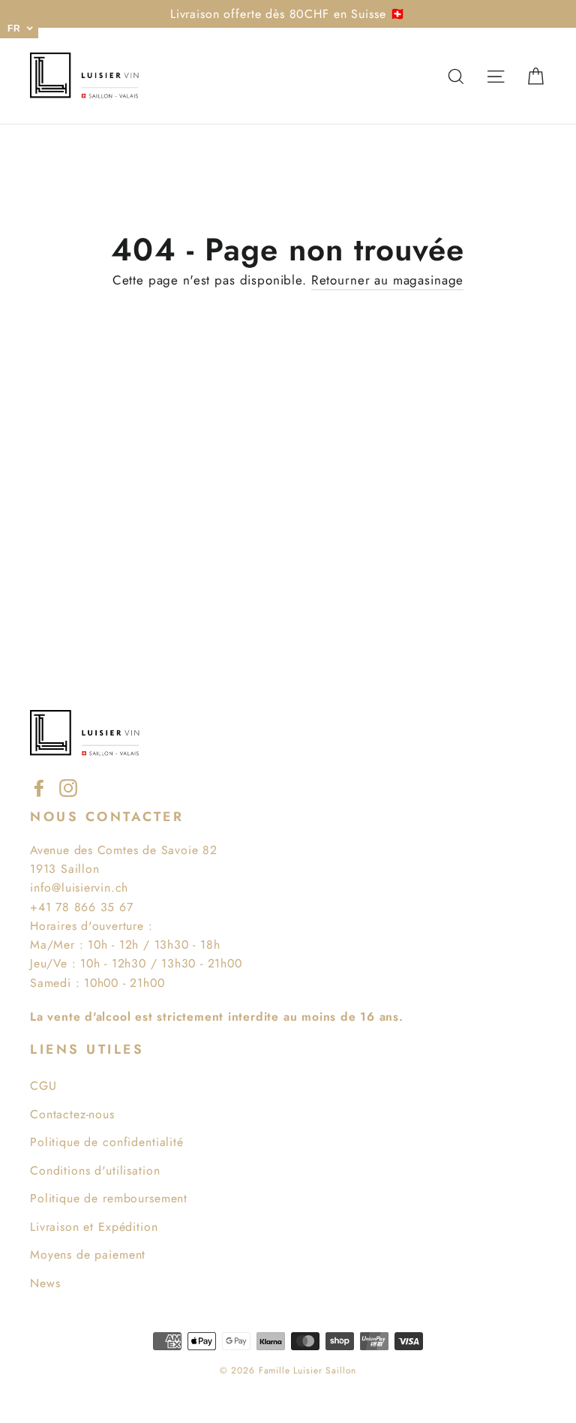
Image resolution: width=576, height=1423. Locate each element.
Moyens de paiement (88, 1254)
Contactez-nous (72, 1114)
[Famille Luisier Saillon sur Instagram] (68, 787)
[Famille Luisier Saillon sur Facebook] (39, 787)
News (45, 1283)
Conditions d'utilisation (95, 1170)
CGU (43, 1085)
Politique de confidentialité (107, 1142)
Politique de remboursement (109, 1198)
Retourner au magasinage (387, 280)
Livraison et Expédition (94, 1226)
